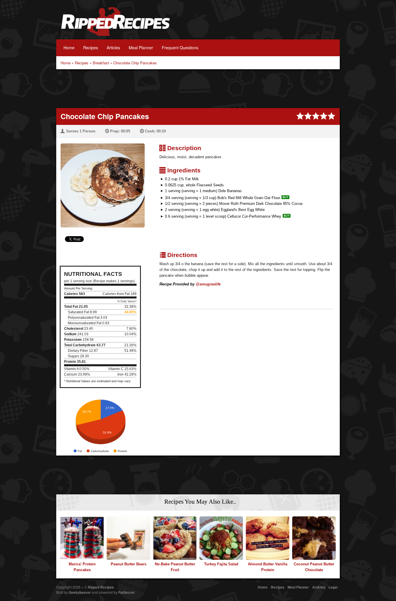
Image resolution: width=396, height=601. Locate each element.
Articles (113, 47)
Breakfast (101, 62)
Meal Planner (141, 47)
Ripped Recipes (115, 24)
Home (69, 47)
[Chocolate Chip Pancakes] (100, 182)
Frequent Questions (180, 47)
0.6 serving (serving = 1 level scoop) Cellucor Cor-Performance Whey (223, 216)
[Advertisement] (198, 88)
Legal (332, 587)
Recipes (90, 47)
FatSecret (126, 592)
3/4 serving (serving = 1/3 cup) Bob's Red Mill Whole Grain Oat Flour (222, 198)
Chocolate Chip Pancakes (135, 62)
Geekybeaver (80, 592)
